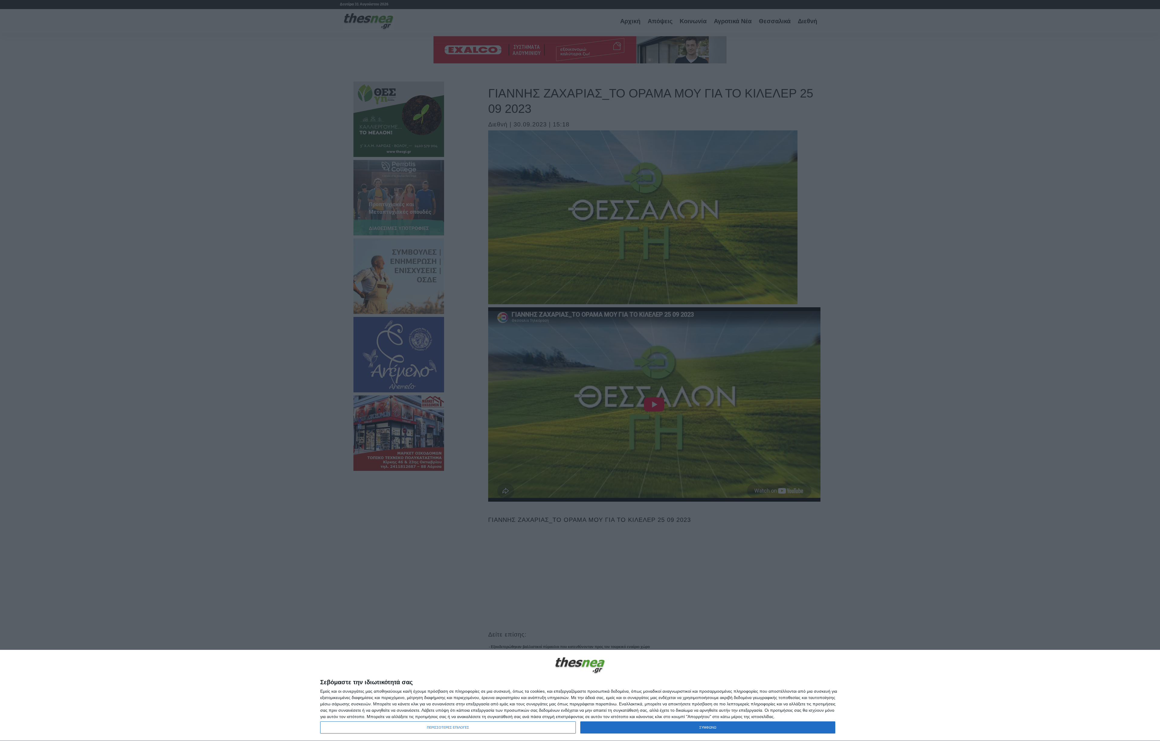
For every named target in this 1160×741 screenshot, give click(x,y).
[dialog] (580, 695)
